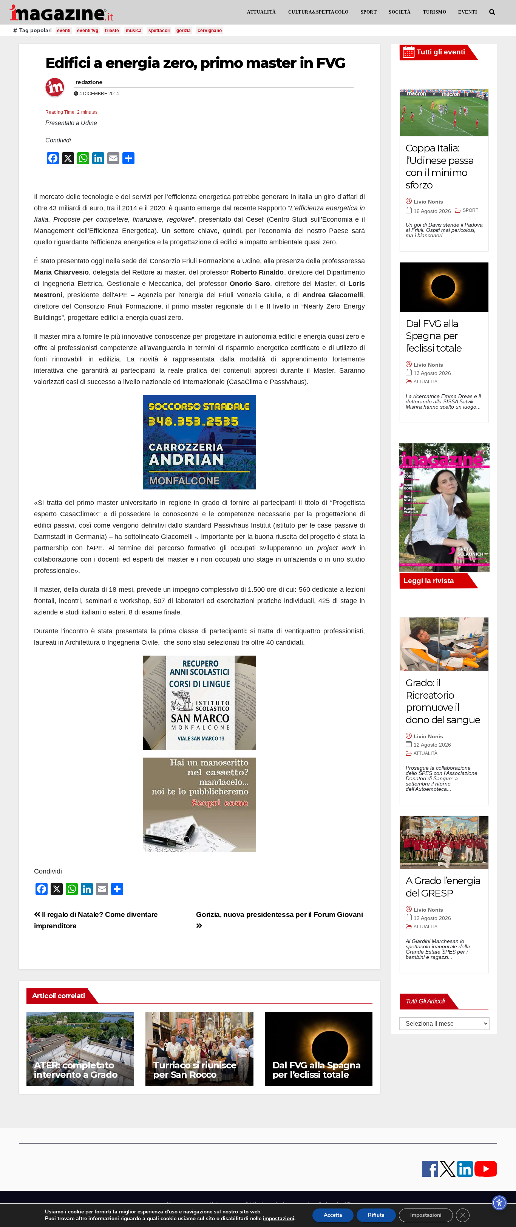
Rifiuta (376, 1215)
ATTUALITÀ (261, 12)
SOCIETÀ (400, 12)
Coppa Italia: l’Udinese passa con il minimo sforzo (440, 166)
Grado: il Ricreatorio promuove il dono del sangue (443, 701)
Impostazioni (426, 1215)
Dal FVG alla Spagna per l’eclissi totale (316, 1070)
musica (134, 30)
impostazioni (278, 1218)
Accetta (333, 1215)
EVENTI (467, 12)
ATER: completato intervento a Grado (75, 1070)
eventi (63, 30)
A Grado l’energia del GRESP (443, 887)
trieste (112, 30)
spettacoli (159, 30)
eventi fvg (87, 30)
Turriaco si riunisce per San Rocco (194, 1070)
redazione (89, 82)
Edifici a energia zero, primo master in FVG (195, 63)
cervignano (210, 30)
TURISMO (434, 12)
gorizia (183, 30)
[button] (492, 12)
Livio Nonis (428, 201)
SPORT (369, 12)
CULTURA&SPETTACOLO (318, 12)
